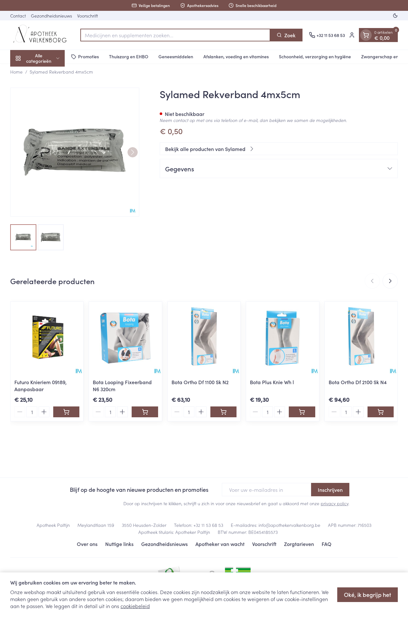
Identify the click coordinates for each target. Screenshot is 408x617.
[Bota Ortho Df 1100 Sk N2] (204, 338)
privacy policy (334, 503)
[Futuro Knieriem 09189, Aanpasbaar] (47, 338)
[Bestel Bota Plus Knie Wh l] (302, 411)
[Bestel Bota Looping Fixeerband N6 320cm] (145, 411)
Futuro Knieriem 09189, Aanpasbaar (40, 385)
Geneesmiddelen (175, 56)
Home (16, 71)
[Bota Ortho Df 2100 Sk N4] (361, 338)
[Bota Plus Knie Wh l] (282, 338)
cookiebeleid (135, 605)
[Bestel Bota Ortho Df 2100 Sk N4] (381, 411)
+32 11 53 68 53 (208, 525)
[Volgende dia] (390, 281)
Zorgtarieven (299, 543)
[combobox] (175, 35)
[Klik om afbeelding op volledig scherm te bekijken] (75, 152)
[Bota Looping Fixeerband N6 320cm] (125, 338)
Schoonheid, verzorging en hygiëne (315, 56)
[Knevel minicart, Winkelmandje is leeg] (366, 35)
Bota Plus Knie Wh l (272, 381)
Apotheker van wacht (219, 543)
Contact (18, 15)
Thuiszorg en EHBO (128, 56)
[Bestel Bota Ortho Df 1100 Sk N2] (223, 411)
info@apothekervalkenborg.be (289, 525)
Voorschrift (87, 15)
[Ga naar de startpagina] (42, 35)
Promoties (88, 56)
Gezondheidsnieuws (51, 15)
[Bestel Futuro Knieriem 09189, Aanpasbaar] (66, 411)
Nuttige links (119, 543)
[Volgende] (132, 152)
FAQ (327, 543)
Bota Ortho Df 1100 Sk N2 (200, 381)
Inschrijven (330, 489)
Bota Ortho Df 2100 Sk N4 (358, 381)
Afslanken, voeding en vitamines (236, 56)
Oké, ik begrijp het (367, 595)
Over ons (87, 543)
